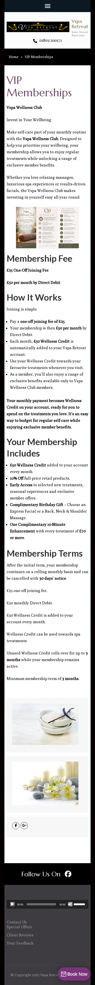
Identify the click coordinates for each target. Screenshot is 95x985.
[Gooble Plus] (24, 825)
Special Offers (19, 927)
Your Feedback (20, 943)
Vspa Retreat (80, 23)
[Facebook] (15, 825)
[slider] (80, 904)
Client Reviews (20, 935)
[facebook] (68, 874)
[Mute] (70, 904)
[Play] (12, 904)
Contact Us (17, 922)
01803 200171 (50, 40)
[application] (47, 904)
